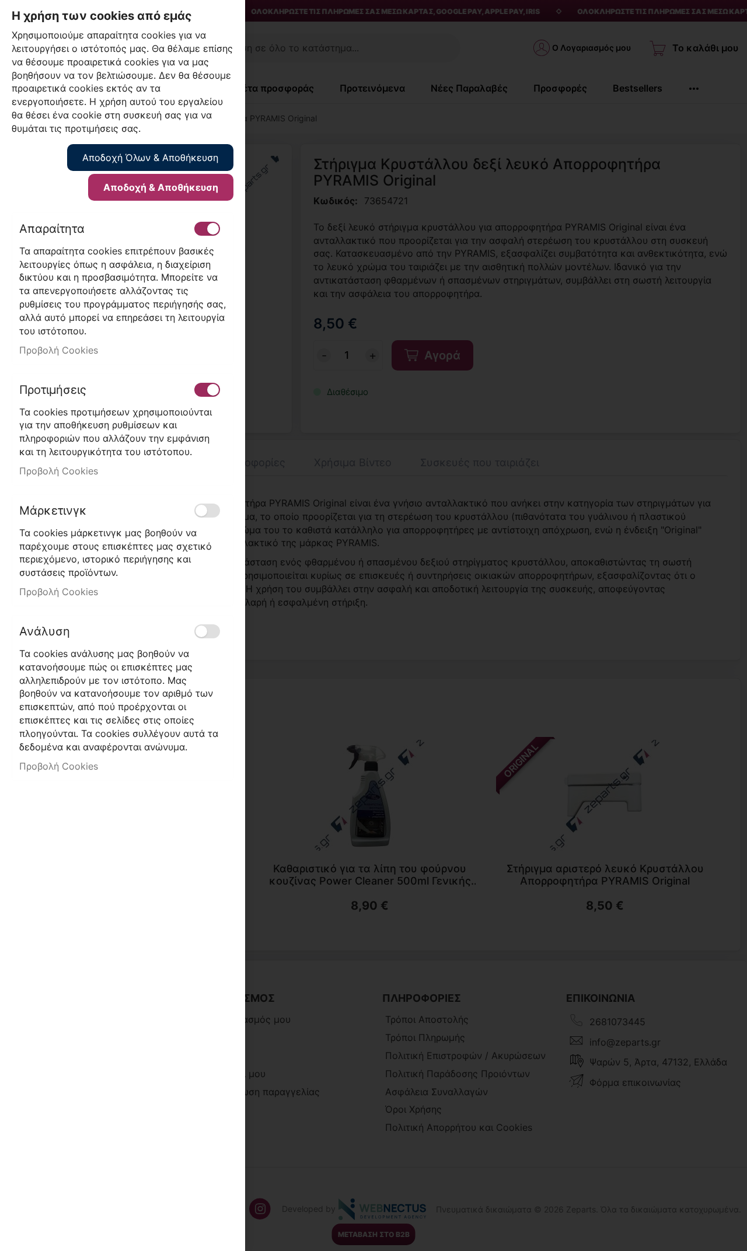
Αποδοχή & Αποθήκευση (160, 187)
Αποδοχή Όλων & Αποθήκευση (150, 157)
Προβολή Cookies (58, 350)
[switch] (207, 229)
